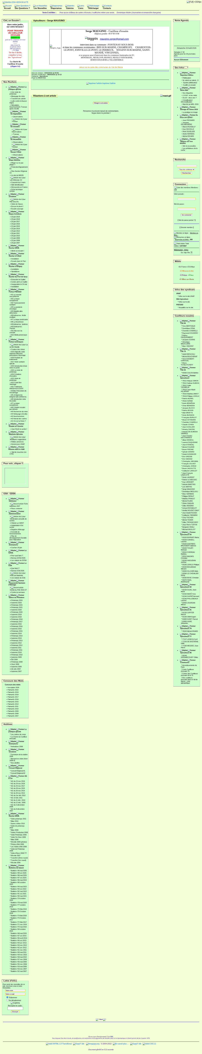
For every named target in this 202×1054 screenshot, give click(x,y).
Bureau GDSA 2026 (18, 558)
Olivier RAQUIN (188, 503)
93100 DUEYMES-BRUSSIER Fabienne (188, 545)
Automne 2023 (16, 603)
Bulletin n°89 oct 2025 (18, 873)
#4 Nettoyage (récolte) (19, 414)
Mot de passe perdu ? (186, 220)
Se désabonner (15, 1000)
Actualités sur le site (186, 307)
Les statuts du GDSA (18, 560)
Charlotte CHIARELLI (190, 331)
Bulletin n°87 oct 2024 (18, 878)
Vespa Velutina (14, 160)
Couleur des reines (18, 349)
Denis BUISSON (188, 415)
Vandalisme (15, 271)
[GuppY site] (78, 1044)
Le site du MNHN (17, 175)
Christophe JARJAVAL (190, 461)
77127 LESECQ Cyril (189, 639)
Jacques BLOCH (188, 408)
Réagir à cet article (101, 103)
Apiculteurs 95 (186, 653)
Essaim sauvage (17, 209)
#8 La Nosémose (17, 322)
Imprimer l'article (108, 83)
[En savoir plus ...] (121, 1044)
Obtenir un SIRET (17, 523)
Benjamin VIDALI (188, 527)
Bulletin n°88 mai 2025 (19, 875)
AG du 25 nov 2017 (18, 786)
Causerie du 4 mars (18, 182)
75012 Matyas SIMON (190, 381)
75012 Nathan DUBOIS (190, 383)
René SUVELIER (189, 131)
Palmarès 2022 (13, 690)
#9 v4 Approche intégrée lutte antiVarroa (17, 396)
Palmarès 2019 (13, 692)
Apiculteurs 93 (186, 534)
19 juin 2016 (15, 224)
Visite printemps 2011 (18, 819)
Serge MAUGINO (188, 489)
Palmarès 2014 (13, 704)
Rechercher (186, 173)
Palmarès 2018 (13, 694)
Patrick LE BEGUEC (189, 480)
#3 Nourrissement (17, 416)
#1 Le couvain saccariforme (15, 295)
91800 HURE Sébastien (186, 622)
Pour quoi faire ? (17, 555)
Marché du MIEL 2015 (190, 104)
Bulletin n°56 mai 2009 (19, 962)
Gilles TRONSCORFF (190, 522)
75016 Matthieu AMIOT (190, 394)
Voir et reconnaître (189, 146)
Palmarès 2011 (13, 706)
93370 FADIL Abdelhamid (186, 581)
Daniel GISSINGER (189, 454)
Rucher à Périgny (15, 266)
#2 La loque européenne (14, 299)
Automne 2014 (16, 633)
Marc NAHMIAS (188, 494)
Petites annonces (17, 442)
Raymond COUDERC (190, 333)
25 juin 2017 (15, 221)
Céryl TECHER (187, 517)
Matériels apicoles (16, 434)
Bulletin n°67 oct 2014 (18, 936)
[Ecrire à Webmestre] (182, 252)
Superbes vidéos (186, 75)
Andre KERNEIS (188, 134)
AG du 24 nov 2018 (18, 783)
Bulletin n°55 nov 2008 (19, 964)
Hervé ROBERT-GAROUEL (187, 359)
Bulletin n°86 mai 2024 (19, 880)
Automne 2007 (16, 671)
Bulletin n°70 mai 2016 (19, 927)
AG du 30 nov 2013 (18, 793)
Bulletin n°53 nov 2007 (19, 969)
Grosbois (12, 196)
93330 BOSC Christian (190, 578)
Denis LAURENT (188, 477)
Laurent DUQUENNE (190, 442)
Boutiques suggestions (18, 439)
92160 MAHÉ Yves (189, 594)
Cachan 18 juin (16, 547)
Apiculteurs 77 (186, 636)
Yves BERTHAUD (188, 326)
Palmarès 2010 (13, 709)
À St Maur (191, 267)
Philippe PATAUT (188, 496)
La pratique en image (190, 112)
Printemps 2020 (16, 612)
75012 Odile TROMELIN (186, 386)
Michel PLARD (187, 501)
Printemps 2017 (16, 621)
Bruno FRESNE (188, 449)
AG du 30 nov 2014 (18, 791)
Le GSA (17, 564)
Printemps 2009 (16, 662)
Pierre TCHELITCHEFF (187, 364)
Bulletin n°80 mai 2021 (19, 896)
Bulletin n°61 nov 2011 (19, 950)
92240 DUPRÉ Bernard (190, 596)
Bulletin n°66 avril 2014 (19, 938)
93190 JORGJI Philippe (190, 564)
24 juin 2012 (15, 231)
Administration (15, 514)
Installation (15, 259)
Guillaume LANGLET (189, 471)
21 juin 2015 (15, 226)
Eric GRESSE (187, 456)
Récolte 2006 (15, 862)
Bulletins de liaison (16, 868)
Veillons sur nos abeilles (186, 142)
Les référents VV (16, 180)
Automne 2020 (16, 610)
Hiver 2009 (15, 664)
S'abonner (13, 998)
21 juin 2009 (15, 238)
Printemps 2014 (16, 636)
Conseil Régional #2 (18, 773)
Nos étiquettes (188, 93)
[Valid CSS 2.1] (149, 1044)
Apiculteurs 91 (186, 610)
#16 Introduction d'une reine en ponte (18, 367)
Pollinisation (187, 78)
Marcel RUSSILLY (189, 127)
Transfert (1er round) (18, 860)
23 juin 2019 (15, 217)
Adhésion (12, 501)
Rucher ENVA (14, 248)
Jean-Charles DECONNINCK (186, 436)
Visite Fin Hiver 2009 (18, 837)
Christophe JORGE (189, 466)
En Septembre (16, 114)
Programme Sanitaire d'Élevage (16, 584)
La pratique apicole (17, 88)
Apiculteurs (184, 378)
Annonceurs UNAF (18, 444)
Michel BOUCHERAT (189, 356)
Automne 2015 (16, 629)
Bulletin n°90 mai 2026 (19, 870)
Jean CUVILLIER (188, 427)
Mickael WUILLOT (188, 529)
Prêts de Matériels (16, 575)
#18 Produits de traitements (15, 358)
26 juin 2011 (15, 233)
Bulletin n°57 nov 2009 (19, 959)
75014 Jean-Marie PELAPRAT (188, 390)
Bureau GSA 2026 (17, 571)
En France (183, 267)
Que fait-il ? (15, 568)
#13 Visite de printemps (14, 379)
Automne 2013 (16, 638)
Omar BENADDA (188, 406)
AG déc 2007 (16, 669)
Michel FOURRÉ (188, 447)
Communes (184, 662)
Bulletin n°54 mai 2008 (19, 966)
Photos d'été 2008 (17, 844)
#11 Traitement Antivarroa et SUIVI (16, 387)
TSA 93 (183, 370)
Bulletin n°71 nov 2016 (19, 924)
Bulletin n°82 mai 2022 (19, 891)
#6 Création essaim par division (17, 408)
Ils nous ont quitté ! (189, 116)
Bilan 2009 (14, 830)
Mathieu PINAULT (188, 498)
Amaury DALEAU (188, 429)
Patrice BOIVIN (187, 410)
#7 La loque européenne (14, 404)
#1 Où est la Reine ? (18, 421)
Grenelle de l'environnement (15, 533)
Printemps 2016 (16, 626)
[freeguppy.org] (93, 1044)
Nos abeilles (15, 763)
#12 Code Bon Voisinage (15, 383)
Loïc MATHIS (187, 487)
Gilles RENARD (188, 506)
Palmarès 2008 (13, 713)
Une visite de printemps (15, 93)
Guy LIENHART (188, 482)
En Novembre (16, 139)
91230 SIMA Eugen (189, 617)
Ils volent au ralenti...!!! (191, 80)
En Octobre (15, 126)
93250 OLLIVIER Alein (190, 571)
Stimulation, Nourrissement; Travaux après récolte (18, 107)
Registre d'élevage (18, 529)
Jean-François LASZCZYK (187, 474)
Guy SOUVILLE (188, 129)
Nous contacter (16, 508)
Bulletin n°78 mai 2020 (19, 902)
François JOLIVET (189, 464)
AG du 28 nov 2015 (18, 788)
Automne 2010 (16, 652)
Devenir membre (187, 227)
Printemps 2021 (16, 607)
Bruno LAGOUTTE (189, 468)
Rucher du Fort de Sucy (18, 277)
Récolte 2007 (15, 855)
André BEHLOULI (188, 354)
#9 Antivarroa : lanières (19, 324)
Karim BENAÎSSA (188, 403)
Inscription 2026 (13, 687)
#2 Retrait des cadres (19, 419)
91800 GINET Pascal (190, 619)
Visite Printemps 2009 (18, 835)
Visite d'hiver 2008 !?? (19, 853)
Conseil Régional (15, 768)
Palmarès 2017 (13, 697)
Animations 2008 (17, 746)
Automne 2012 (16, 643)
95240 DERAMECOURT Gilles (189, 656)
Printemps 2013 (16, 640)
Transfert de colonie (18, 98)
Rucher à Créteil (15, 256)
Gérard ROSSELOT (189, 508)
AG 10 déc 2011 (16, 798)
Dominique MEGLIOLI (190, 491)
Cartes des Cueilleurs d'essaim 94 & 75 (189, 674)
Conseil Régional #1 (18, 771)
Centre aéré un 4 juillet (19, 282)
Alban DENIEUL (188, 440)
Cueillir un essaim (189, 85)
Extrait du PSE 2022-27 (18, 590)
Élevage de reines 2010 (189, 109)
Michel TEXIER (187, 520)
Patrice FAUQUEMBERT (187, 336)
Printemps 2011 (16, 650)
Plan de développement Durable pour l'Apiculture (17, 537)
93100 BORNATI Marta (190, 537)
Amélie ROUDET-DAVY (190, 510)
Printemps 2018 (16, 619)
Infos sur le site (184, 302)
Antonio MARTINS (188, 484)
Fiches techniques (16, 342)
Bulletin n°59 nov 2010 (19, 955)
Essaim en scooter (16, 426)
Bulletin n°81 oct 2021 (18, 894)
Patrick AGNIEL (188, 398)
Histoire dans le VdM (16, 449)
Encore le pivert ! (17, 206)
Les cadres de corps (18, 734)
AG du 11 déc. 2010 (18, 800)
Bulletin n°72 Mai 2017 (19, 922)
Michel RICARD (188, 136)
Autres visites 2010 (18, 823)
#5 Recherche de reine (19, 411)
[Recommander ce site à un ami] (188, 252)
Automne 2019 (16, 614)
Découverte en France (19, 187)
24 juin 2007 (15, 243)
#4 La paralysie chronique (15, 308)
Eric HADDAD (187, 459)
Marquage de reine (18, 96)
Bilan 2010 (14, 821)
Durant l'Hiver (16, 152)
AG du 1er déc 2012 (18, 795)
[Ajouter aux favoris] (185, 252)
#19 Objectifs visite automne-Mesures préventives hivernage (17, 353)
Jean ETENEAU (188, 445)
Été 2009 (14, 659)
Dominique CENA (188, 328)
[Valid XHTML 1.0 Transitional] (59, 1044)
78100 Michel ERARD (190, 631)
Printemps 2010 (16, 655)
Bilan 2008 (14, 839)
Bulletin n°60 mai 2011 (18, 952)
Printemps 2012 (16, 645)
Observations (18, 117)
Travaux (15, 121)
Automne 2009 (16, 657)
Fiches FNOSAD (15, 292)
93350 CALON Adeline (190, 373)
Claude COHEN (188, 424)
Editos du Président (16, 597)
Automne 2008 (16, 666)
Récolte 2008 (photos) (19, 842)
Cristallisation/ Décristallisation (187, 101)
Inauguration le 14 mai (19, 284)
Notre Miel (184, 90)
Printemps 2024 (16, 600)
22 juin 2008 (15, 240)
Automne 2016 (16, 624)
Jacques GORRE (188, 339)
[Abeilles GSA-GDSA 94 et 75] (15, 2)
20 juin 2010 (15, 236)
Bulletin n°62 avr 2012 (18, 947)
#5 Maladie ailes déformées (16, 312)
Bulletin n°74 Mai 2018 (19, 915)
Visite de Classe (17, 204)
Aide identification (17, 185)
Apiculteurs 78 (186, 628)
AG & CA (17, 777)
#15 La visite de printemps (15, 371)
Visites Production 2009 (19, 832)
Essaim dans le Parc (18, 261)
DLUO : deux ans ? (190, 98)
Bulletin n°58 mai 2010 (19, 957)
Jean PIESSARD (189, 120)
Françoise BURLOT (189, 417)
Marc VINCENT (188, 346)
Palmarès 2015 (13, 702)
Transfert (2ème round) (19, 858)
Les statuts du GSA (18, 578)
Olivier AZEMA (187, 401)
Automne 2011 (16, 648)
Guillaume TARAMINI (189, 515)
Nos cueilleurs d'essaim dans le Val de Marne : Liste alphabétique (189, 680)
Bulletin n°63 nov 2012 (19, 945)
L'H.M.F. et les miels (190, 95)
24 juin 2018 (15, 219)
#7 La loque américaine (19, 319)
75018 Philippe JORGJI (190, 396)
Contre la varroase (18, 592)
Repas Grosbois (15, 214)
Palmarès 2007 (13, 716)
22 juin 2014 (15, 228)
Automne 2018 (16, 617)
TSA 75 (183, 351)
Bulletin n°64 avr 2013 (18, 943)
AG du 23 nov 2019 (18, 781)
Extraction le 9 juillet (18, 279)
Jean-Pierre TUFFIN (189, 525)
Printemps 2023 (16, 605)
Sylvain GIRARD (188, 452)
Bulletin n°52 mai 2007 (19, 971)
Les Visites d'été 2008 (19, 846)
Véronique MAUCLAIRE (185, 343)
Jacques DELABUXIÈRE (186, 123)
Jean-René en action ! (19, 429)
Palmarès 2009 (13, 711)
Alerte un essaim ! (17, 251)
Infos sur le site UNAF (187, 296)
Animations (13, 545)
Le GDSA (17, 552)
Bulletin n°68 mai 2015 (19, 933)
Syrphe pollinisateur (190, 82)
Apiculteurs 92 (186, 587)
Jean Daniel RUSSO (189, 513)
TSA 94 (183, 323)
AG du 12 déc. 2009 (18, 802)
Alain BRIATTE (187, 413)
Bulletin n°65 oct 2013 (18, 940)
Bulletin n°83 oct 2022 (18, 889)
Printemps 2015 (16, 631)
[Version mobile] (191, 252)
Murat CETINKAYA (189, 420)
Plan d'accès (14, 202)
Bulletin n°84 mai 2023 (19, 886)
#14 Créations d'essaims (15, 375)
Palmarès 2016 (13, 699)
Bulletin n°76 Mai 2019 (19, 909)
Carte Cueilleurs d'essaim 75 (187, 670)
